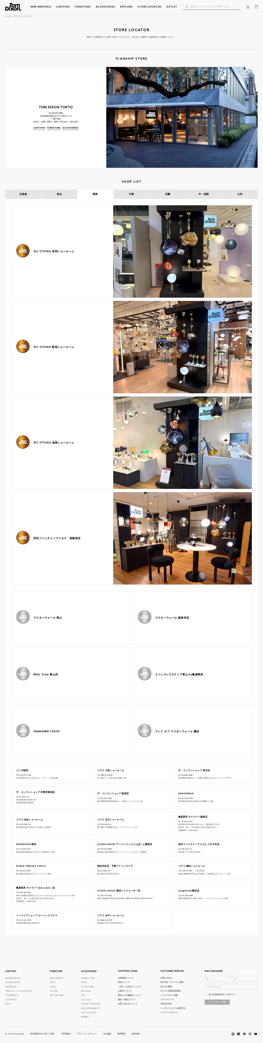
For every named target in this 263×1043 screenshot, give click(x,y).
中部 (131, 194)
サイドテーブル (56, 995)
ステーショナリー (88, 1013)
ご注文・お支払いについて (129, 987)
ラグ (83, 995)
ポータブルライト (13, 978)
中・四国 (204, 194)
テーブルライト (12, 995)
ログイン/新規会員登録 (170, 991)
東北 (59, 194)
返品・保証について (126, 999)
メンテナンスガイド (169, 1012)
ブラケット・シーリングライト (18, 991)
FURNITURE (56, 971)
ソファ (53, 987)
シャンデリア (11, 1000)
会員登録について (125, 978)
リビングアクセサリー (90, 1008)
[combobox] (212, 6)
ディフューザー (88, 987)
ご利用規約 (66, 1034)
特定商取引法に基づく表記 (42, 1034)
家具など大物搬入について (129, 995)
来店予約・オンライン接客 (171, 982)
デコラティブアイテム (90, 1004)
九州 (239, 194)
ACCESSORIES (89, 971)
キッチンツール (88, 978)
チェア (53, 982)
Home (8, 16)
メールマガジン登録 (169, 995)
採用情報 (136, 1034)
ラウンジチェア (56, 978)
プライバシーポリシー (87, 1034)
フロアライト (11, 987)
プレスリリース (167, 999)
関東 (95, 194)
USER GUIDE (165, 1004)
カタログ (85, 1017)
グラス (84, 982)
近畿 (167, 194)
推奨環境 (121, 1034)
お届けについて (125, 991)
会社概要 (107, 1034)
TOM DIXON (13, 1034)
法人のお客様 (166, 987)
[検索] (187, 7)
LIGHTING (10, 971)
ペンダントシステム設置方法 (172, 1008)
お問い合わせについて (127, 1004)
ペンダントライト (13, 982)
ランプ (8, 1004)
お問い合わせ (166, 978)
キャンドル (86, 991)
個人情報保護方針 (217, 994)
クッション (86, 1000)
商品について (124, 982)
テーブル (54, 991)
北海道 (23, 194)
